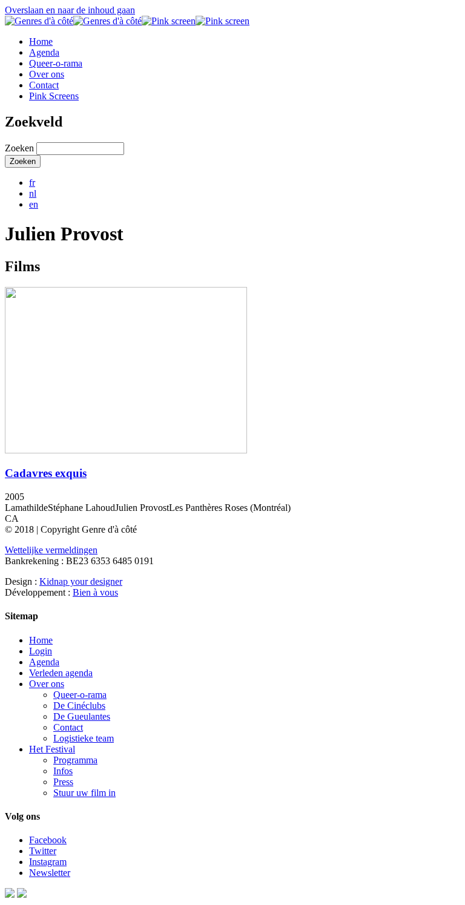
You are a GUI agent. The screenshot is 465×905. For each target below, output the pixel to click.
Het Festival (52, 749)
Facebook (48, 840)
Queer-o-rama (55, 63)
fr (32, 182)
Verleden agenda (61, 673)
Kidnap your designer (80, 581)
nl (32, 193)
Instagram (48, 862)
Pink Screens (54, 96)
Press (63, 782)
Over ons (46, 74)
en (33, 204)
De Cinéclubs (79, 705)
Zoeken (20, 148)
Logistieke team (83, 738)
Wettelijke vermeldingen (51, 550)
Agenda (44, 52)
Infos (63, 771)
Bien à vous (95, 592)
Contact (44, 85)
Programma (75, 760)
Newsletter (49, 872)
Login (40, 651)
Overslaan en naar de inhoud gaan (70, 10)
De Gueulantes (81, 716)
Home (41, 41)
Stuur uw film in (84, 793)
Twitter (42, 851)
